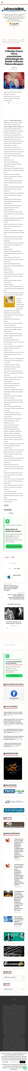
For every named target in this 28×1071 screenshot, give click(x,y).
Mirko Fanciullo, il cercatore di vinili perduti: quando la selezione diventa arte (13, 713)
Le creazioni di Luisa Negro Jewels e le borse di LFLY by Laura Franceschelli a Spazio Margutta (13, 731)
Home (3, 39)
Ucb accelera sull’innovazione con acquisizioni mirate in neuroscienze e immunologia (18, 920)
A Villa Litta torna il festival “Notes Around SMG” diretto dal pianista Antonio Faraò (13, 745)
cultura (7, 557)
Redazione (14, 67)
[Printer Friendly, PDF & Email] (6, 505)
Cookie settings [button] (14, 1062)
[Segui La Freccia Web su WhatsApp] (25, 1068)
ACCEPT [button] (22, 1062)
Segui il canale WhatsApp (14, 546)
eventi (12, 557)
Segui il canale (14, 675)
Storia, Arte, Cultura (12, 39)
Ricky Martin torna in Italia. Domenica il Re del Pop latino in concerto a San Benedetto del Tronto (14, 738)
